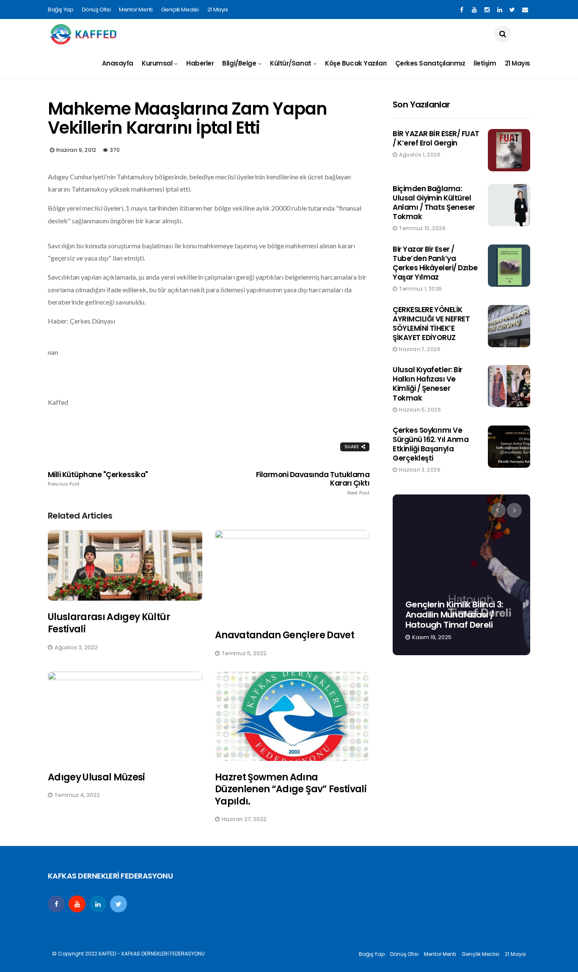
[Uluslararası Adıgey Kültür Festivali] (125, 565)
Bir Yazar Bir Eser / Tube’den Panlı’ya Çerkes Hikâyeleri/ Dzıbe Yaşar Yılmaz (435, 263)
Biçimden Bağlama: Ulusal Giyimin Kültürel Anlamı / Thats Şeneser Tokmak (434, 203)
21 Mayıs (217, 9)
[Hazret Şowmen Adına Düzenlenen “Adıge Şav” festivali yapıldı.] (292, 716)
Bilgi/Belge (239, 63)
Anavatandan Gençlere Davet (284, 635)
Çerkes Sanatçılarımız (430, 63)
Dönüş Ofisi (96, 9)
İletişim (484, 63)
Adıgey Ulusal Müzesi (96, 777)
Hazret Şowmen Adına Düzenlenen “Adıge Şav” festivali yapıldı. (290, 789)
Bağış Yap (61, 9)
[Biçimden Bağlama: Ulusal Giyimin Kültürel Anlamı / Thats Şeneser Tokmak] (509, 205)
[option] (461, 574)
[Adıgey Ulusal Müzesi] (125, 716)
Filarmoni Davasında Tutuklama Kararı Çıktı (312, 483)
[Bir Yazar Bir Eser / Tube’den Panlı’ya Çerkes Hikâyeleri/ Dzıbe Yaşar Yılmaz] (509, 265)
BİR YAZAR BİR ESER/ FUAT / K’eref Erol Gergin (436, 138)
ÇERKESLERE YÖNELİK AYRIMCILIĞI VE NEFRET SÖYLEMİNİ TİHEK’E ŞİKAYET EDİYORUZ (431, 324)
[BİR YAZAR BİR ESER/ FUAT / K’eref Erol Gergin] (509, 150)
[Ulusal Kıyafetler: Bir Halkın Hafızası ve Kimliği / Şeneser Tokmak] (509, 386)
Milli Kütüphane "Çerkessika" (98, 478)
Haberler (200, 63)
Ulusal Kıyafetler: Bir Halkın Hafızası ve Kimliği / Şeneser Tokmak (427, 384)
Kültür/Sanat (290, 63)
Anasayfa (117, 63)
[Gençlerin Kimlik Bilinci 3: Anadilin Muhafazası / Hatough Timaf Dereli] (461, 574)
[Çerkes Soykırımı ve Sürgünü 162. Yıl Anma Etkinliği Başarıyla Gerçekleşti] (509, 447)
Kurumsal (157, 63)
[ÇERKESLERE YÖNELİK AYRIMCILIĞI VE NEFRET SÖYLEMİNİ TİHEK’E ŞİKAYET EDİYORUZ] (509, 326)
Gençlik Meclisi (180, 9)
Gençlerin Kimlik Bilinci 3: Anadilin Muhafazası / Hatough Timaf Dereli (454, 615)
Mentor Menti (135, 9)
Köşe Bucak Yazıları (355, 63)
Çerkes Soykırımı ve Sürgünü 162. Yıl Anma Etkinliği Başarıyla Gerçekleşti (430, 444)
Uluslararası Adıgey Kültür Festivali (109, 623)
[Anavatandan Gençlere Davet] (292, 574)
